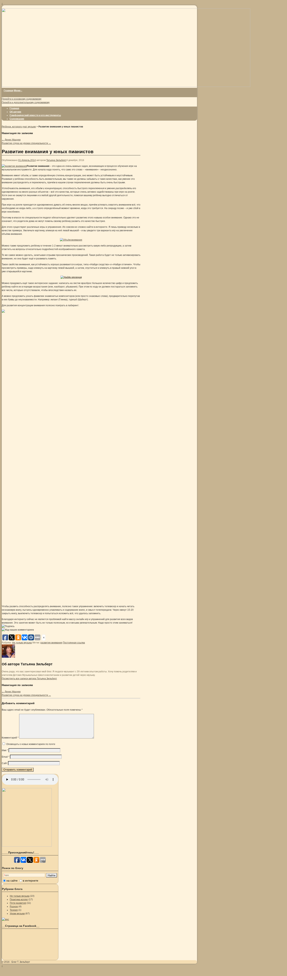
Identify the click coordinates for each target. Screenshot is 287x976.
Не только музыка (22, 642)
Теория (14, 910)
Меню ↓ (18, 90)
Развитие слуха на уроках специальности (26, 143)
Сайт (4, 763)
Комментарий (10, 737)
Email (5, 756)
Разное (14, 906)
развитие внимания (51, 642)
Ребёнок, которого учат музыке (19, 126)
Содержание (17, 118)
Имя (5, 750)
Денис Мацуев (11, 139)
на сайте (12, 880)
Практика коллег (19, 899)
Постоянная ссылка (74, 642)
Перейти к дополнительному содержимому (26, 102)
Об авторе (15, 111)
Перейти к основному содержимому (21, 99)
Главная (8, 90)
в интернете (30, 880)
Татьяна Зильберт (56, 160)
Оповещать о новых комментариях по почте (30, 744)
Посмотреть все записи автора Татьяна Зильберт (29, 678)
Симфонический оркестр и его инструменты (35, 115)
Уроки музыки (17, 913)
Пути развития (18, 903)
